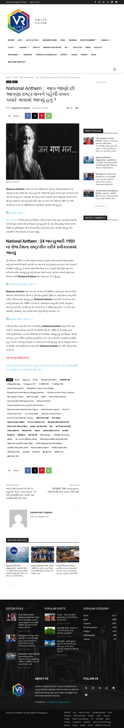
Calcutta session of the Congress (60, 392)
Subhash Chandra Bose (51, 413)
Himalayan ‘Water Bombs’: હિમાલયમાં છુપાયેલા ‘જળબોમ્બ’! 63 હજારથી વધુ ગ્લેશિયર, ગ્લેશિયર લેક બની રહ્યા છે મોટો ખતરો (29, 659)
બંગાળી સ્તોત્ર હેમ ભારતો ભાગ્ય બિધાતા (48, 443)
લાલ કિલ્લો (36, 452)
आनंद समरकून (56, 418)
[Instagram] (99, 2)
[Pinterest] (42, 116)
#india (35, 380)
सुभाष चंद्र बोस (32, 435)
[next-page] (13, 583)
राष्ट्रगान (37, 430)
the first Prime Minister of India (20, 418)
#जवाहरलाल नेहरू (65, 380)
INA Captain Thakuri (15, 396)
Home (8, 77)
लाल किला (65, 430)
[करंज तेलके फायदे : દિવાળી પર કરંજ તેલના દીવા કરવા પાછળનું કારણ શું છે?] (50, 630)
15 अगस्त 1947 (44, 384)
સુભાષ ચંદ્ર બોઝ (13, 456)
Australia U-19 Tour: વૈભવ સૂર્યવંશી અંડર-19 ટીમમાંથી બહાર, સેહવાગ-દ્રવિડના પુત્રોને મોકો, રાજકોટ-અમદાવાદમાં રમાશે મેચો (106, 179)
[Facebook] (95, 2)
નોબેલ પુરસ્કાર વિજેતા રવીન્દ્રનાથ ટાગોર (54, 439)
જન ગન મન (12, 219)
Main (15, 82)
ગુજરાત (9, 439)
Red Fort (65, 409)
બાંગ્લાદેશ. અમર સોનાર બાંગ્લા (17, 447)
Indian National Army (57, 396)
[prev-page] (8, 583)
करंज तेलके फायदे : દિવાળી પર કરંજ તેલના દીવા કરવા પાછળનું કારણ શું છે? (67, 630)
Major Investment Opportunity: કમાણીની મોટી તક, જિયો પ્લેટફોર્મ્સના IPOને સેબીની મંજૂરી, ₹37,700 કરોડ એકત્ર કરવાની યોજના (17, 571)
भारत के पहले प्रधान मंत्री (63, 426)
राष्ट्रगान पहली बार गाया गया (51, 430)
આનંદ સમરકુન (45, 435)
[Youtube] (116, 2)
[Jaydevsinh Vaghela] (8, 107)
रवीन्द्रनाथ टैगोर (27, 430)
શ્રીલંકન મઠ (58, 452)
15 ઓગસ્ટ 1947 (57, 384)
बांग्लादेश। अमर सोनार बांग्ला (38, 426)
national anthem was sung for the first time (25, 405)
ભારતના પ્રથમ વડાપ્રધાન (40, 447)
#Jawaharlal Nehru (49, 380)
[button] (114, 69)
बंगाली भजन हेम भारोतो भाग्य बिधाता (17, 426)
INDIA (43, 396)
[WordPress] (112, 2)
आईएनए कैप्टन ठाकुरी (42, 418)
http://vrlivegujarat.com (39, 517)
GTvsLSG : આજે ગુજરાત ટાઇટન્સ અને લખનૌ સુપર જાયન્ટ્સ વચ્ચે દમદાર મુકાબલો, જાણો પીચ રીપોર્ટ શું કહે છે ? (67, 646)
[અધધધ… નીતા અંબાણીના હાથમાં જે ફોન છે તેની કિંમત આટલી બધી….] (50, 617)
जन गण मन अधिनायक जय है (36, 422)
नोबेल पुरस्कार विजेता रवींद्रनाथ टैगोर (58, 422)
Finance (10, 561)
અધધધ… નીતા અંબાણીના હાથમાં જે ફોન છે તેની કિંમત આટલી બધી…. (67, 617)
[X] (103, 2)
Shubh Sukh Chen (14, 413)
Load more (99, 206)
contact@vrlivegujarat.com (58, 702)
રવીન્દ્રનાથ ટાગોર (13, 452)
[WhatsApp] (108, 2)
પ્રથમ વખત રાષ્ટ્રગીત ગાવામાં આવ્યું (19, 443)
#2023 (17, 380)
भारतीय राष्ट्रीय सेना (13, 430)
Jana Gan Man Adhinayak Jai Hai (20, 401)
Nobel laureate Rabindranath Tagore (22, 409)
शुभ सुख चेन (11, 435)
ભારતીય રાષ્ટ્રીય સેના (59, 447)
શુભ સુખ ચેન (47, 452)
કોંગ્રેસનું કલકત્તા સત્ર (62, 435)
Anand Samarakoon (15, 388)
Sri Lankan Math (31, 413)
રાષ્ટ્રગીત (26, 452)
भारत (51, 426)
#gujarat (26, 380)
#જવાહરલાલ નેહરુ (13, 384)
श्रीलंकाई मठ (21, 435)
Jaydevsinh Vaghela (21, 108)
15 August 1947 (29, 384)
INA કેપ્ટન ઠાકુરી (32, 396)
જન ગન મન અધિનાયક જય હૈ (26, 439)
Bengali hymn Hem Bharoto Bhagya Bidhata (25, 392)
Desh (15, 77)
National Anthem (44, 401)
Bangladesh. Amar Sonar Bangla (40, 388)
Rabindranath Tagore (50, 409)
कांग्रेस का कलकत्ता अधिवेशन (15, 422)
